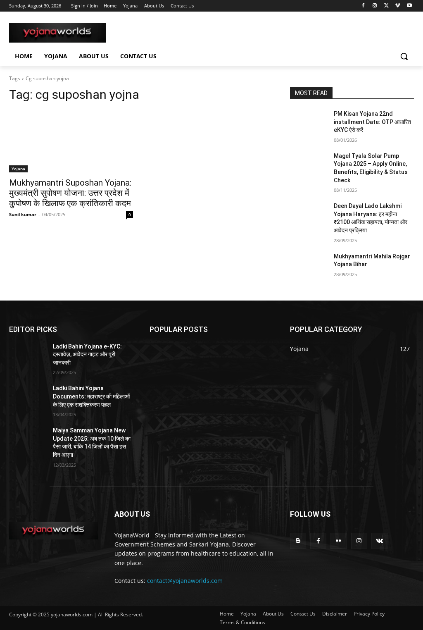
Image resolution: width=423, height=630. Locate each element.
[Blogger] (298, 541)
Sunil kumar (22, 214)
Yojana (18, 169)
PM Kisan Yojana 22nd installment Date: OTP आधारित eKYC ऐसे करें (372, 121)
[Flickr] (338, 541)
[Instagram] (375, 6)
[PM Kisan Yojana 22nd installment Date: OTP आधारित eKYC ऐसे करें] (308, 123)
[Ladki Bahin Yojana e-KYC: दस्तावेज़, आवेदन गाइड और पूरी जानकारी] (27, 356)
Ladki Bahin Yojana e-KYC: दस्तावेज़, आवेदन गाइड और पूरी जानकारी (87, 354)
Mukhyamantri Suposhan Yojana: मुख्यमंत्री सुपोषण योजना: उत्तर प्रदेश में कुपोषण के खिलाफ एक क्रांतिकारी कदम (70, 193)
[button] (404, 56)
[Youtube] (409, 6)
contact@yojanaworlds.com (185, 581)
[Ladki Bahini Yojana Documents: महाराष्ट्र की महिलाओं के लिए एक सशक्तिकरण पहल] (27, 397)
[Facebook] (363, 6)
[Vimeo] (397, 6)
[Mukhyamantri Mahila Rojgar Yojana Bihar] (308, 266)
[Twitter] (386, 6)
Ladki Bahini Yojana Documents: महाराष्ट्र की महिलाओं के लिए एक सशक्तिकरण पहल (91, 396)
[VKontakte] (379, 541)
